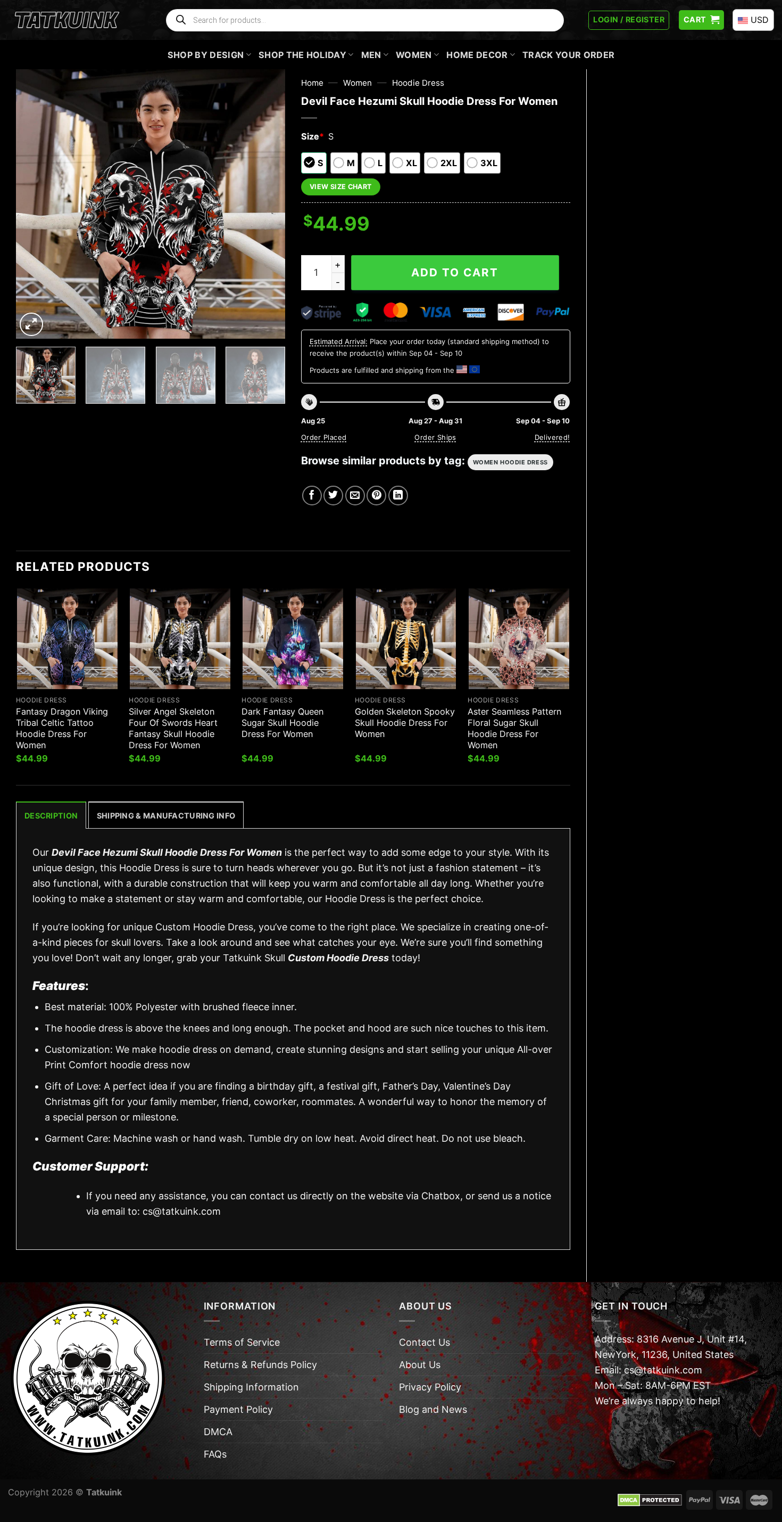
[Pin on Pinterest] (376, 495)
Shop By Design (206, 55)
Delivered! (552, 437)
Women (414, 55)
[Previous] (34, 204)
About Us (419, 1364)
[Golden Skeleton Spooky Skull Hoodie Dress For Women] (406, 638)
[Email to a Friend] (355, 495)
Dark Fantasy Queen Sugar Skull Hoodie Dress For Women (282, 722)
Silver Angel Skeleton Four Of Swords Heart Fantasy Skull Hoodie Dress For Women (173, 728)
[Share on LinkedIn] (398, 495)
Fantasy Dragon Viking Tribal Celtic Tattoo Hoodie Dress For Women (62, 728)
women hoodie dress (510, 462)
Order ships (435, 437)
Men (371, 55)
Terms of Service (242, 1342)
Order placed (324, 437)
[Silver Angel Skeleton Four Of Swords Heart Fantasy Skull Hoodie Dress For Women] (180, 638)
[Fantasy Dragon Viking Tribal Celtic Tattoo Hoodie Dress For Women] (67, 638)
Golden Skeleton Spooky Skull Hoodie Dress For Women (405, 722)
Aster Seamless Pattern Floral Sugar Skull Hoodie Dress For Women (514, 728)
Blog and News (433, 1409)
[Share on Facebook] (312, 495)
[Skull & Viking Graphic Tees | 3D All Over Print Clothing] (67, 20)
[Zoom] (31, 324)
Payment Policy (238, 1409)
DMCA (218, 1431)
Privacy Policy (430, 1387)
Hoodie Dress (418, 83)
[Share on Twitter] (333, 495)
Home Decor (477, 55)
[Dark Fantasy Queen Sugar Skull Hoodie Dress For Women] (293, 638)
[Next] (266, 204)
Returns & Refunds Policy (260, 1364)
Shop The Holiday (302, 55)
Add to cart (454, 272)
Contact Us (424, 1342)
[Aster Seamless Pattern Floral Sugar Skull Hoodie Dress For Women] (519, 638)
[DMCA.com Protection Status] (650, 1499)
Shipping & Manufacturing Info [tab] (166, 815)
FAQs (215, 1454)
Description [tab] (51, 815)
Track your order (568, 55)
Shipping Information (251, 1387)
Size (312, 136)
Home (312, 83)
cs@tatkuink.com (182, 1211)
